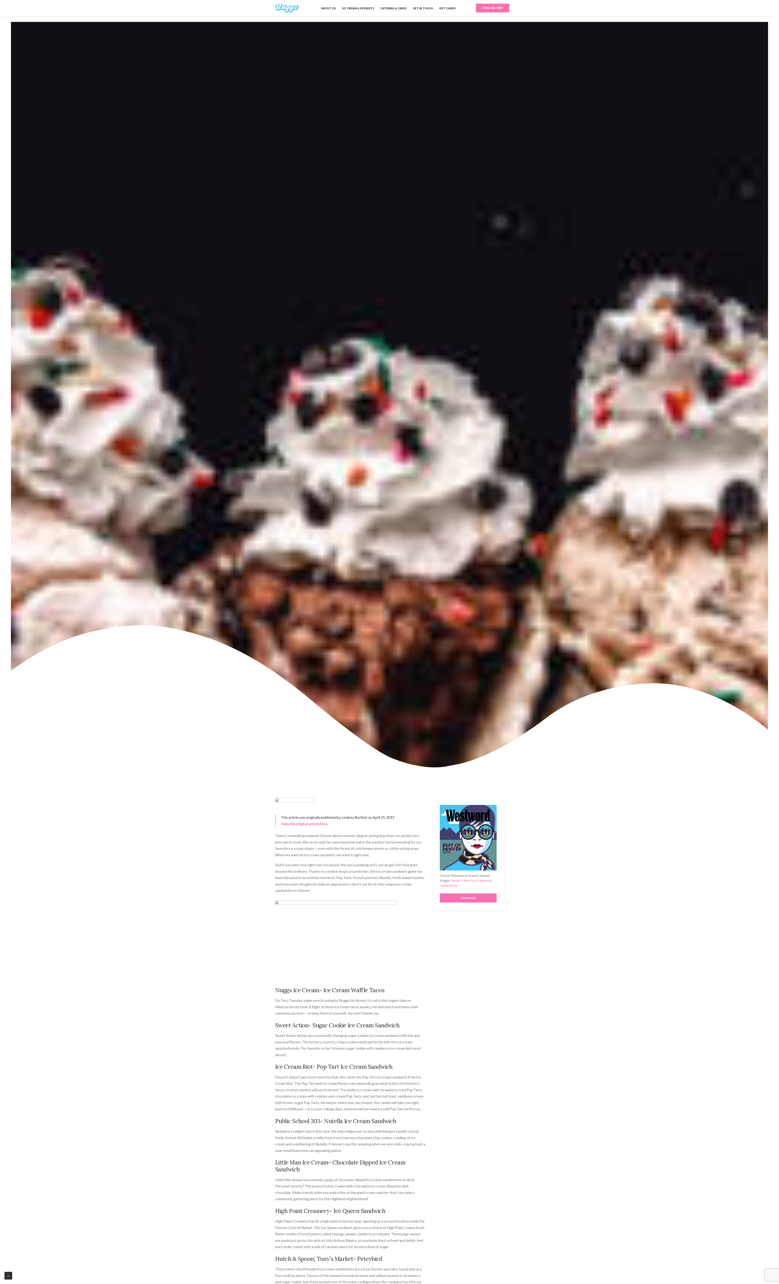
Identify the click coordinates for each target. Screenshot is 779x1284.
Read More (468, 897)
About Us (328, 8)
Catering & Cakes (393, 8)
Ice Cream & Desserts (358, 8)
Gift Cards (447, 8)
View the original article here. (304, 824)
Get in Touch (423, 8)
